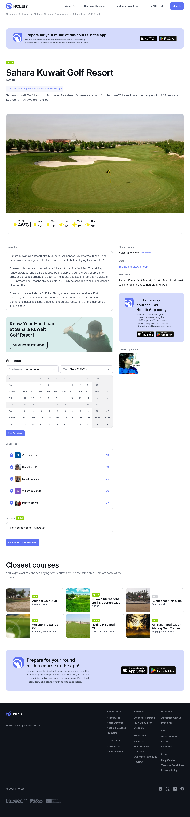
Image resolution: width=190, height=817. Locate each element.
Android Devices (116, 727)
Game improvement (145, 756)
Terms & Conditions (172, 765)
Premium (112, 732)
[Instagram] (160, 789)
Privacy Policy (169, 770)
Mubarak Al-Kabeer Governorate (51, 14)
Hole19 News (141, 746)
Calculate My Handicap (28, 344)
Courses (139, 751)
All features (113, 717)
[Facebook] (182, 789)
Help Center (168, 760)
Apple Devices (115, 722)
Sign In (177, 5)
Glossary (139, 727)
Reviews (139, 761)
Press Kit (166, 722)
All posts (139, 741)
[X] (168, 789)
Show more (146, 253)
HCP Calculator (143, 722)
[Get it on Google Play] (168, 38)
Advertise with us (171, 717)
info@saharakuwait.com (133, 266)
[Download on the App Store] (148, 38)
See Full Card (15, 433)
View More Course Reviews (22, 542)
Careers (166, 741)
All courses (11, 14)
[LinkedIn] (175, 789)
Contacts (166, 746)
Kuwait (25, 14)
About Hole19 (169, 736)
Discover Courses (144, 717)
